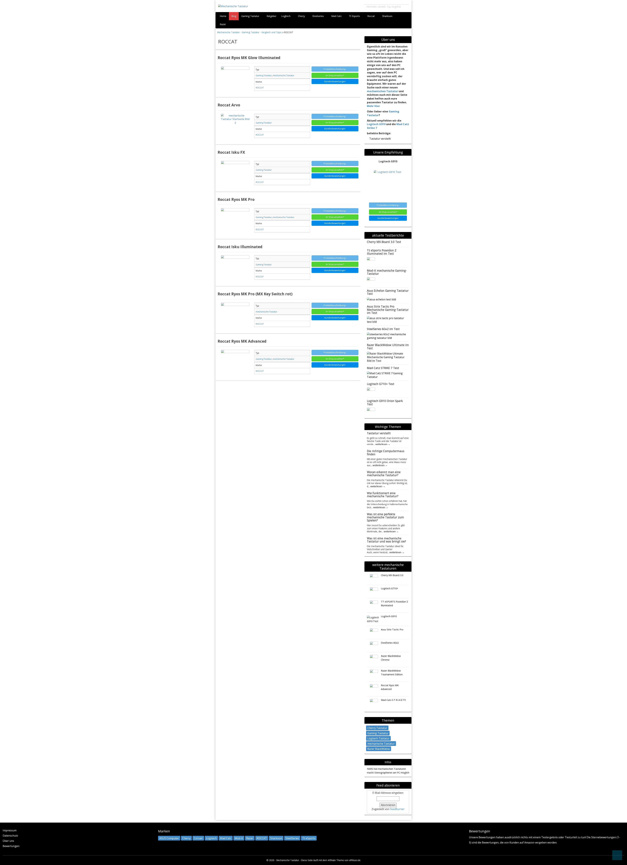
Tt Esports (355, 16)
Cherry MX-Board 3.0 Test (384, 242)
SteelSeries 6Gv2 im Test (383, 329)
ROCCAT (262, 838)
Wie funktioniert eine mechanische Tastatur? (382, 494)
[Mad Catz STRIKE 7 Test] (387, 375)
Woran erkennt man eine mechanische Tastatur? (384, 473)
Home (223, 16)
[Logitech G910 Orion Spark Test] (371, 411)
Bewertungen (11, 846)
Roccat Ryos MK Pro (236, 199)
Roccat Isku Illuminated (240, 246)
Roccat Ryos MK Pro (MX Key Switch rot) (255, 293)
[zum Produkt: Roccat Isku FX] (235, 175)
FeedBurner (397, 809)
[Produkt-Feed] (471, 850)
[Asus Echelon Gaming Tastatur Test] (381, 299)
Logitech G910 (376, 124)
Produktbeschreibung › (335, 69)
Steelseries (318, 16)
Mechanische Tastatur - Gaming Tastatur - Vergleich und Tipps (249, 32)
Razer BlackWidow (378, 749)
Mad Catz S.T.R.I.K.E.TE (393, 700)
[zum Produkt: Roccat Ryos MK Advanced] (235, 364)
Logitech (286, 16)
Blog (233, 16)
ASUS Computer (169, 838)
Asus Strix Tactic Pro (392, 629)
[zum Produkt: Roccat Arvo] (235, 128)
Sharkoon (387, 16)
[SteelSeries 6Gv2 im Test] (387, 336)
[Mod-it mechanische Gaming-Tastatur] (371, 281)
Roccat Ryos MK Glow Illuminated (249, 57)
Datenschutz (10, 835)
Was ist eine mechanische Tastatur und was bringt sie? (386, 539)
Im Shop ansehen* (335, 75)
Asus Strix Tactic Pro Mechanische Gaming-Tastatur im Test (388, 309)
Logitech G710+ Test (380, 384)
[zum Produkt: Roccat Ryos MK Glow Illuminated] (235, 80)
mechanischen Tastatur (382, 91)
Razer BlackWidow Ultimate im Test (388, 346)
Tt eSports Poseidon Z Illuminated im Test (381, 251)
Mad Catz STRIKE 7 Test (383, 368)
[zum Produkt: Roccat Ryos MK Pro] (235, 222)
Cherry (301, 16)
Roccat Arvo (229, 105)
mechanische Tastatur (381, 743)
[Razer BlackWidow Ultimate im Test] (387, 357)
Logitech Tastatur (378, 738)
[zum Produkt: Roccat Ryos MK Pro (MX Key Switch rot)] (235, 317)
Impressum (9, 830)
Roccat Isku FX (231, 152)
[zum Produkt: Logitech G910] (388, 184)
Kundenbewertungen (335, 81)
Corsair (198, 838)
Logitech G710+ (389, 588)
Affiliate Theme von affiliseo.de (344, 860)
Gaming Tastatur (250, 16)
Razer (223, 24)
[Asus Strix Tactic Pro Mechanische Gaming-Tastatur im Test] (387, 319)
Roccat (371, 16)
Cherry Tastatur (377, 728)
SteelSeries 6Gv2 (390, 642)
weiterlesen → (382, 444)
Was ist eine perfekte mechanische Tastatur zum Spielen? (385, 517)
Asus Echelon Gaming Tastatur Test (388, 292)
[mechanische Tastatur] (258, 6)
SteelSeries (292, 838)
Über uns (8, 841)
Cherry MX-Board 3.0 (392, 575)
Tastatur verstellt (380, 138)
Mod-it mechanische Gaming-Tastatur (387, 272)
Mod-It (239, 838)
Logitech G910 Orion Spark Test (385, 402)
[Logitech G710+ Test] (371, 391)
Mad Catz (336, 16)
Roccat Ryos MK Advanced (242, 341)
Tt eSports (308, 838)
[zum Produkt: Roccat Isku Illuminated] (235, 269)
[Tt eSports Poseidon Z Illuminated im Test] (371, 261)
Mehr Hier (373, 106)
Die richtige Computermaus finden (385, 452)
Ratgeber (271, 16)
